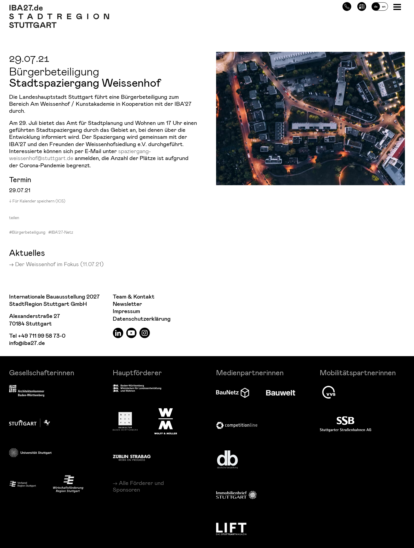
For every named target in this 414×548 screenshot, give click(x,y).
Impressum (126, 311)
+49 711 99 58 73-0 (41, 336)
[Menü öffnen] (397, 6)
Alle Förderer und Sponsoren (138, 486)
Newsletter (127, 304)
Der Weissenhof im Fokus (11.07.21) (59, 263)
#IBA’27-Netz (60, 232)
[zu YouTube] (131, 333)
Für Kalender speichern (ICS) (38, 201)
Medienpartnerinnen (250, 372)
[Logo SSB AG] (345, 424)
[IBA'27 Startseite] (59, 8)
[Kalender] (361, 5)
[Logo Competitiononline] (236, 425)
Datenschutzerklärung (142, 319)
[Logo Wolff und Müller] (165, 421)
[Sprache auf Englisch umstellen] (380, 5)
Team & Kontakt (134, 297)
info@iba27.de (27, 343)
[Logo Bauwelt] (280, 393)
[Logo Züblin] (132, 456)
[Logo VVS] (329, 392)
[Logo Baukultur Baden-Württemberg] (125, 421)
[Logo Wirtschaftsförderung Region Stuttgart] (68, 483)
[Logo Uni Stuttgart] (30, 452)
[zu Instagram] (144, 333)
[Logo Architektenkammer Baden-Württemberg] (26, 391)
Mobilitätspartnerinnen (358, 372)
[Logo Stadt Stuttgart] (29, 423)
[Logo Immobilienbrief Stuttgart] (236, 494)
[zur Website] (22, 483)
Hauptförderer (137, 372)
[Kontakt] (347, 5)
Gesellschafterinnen (41, 372)
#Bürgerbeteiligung (27, 232)
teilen (14, 217)
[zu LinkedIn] (118, 333)
